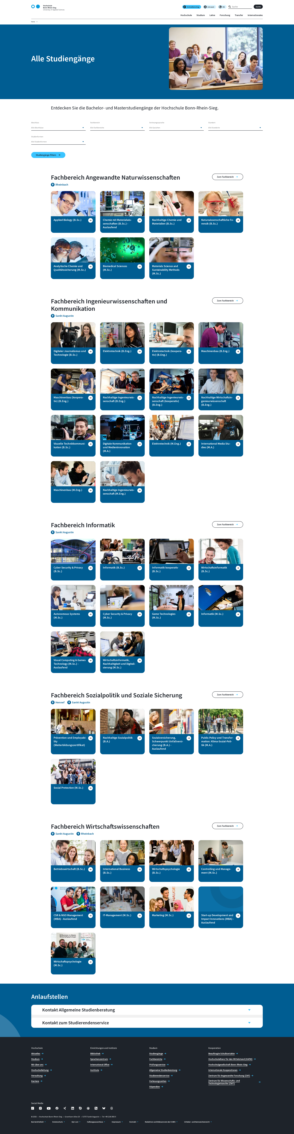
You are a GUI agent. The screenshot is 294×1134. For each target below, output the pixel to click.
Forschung (225, 15)
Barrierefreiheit (37, 1122)
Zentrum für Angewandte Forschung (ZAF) (229, 1075)
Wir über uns (37, 1064)
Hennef (60, 702)
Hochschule (186, 15)
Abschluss (35, 122)
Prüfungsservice (157, 1064)
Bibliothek (95, 1053)
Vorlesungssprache (156, 122)
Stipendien (154, 1086)
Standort (211, 122)
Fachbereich (95, 122)
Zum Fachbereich (225, 176)
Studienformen (37, 136)
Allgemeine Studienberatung (163, 1070)
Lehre (212, 15)
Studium (200, 15)
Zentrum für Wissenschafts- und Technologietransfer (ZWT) (224, 1082)
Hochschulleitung (40, 1070)
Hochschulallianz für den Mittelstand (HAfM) (230, 1059)
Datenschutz (57, 1122)
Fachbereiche (155, 1059)
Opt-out (75, 1122)
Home (33, 22)
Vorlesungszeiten (157, 1081)
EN (224, 7)
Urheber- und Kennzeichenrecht (197, 1122)
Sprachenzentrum (99, 1059)
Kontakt (132, 1122)
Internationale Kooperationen (222, 1070)
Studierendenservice (159, 1075)
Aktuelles (35, 1053)
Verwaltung (37, 1075)
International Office (99, 1064)
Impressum (116, 1122)
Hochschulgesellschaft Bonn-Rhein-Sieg (227, 1064)
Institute (94, 1070)
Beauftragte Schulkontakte (221, 1053)
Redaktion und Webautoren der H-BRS (160, 1122)
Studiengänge (156, 1053)
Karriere (35, 1081)
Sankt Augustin (64, 316)
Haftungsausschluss (95, 1122)
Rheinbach (61, 184)
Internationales (255, 15)
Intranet (211, 7)
